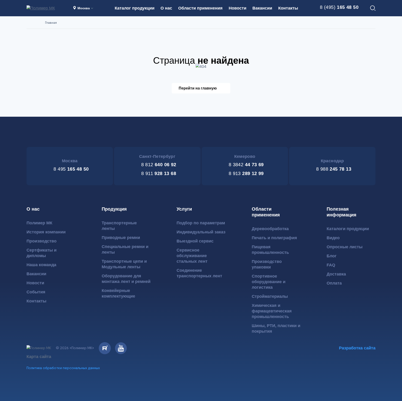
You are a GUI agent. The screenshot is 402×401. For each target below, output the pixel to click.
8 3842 (245, 164)
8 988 (333, 169)
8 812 (158, 164)
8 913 (245, 173)
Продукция (114, 209)
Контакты (288, 8)
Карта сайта (39, 356)
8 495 (70, 169)
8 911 (158, 173)
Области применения (200, 8)
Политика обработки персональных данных (63, 368)
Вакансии (262, 8)
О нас (166, 8)
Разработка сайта (357, 348)
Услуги (184, 209)
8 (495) (338, 7)
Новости (237, 8)
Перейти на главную (198, 88)
